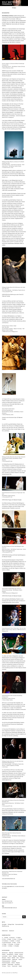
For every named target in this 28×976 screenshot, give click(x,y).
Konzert (21, 954)
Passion (20, 959)
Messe (9, 957)
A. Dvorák (20, 939)
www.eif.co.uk (15, 312)
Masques (4, 957)
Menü (14, 7)
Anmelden (4, 924)
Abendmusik (5, 952)
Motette (13, 957)
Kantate (16, 954)
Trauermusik (14, 966)
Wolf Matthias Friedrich (9, 3)
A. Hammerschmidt (6, 942)
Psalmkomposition (6, 962)
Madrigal (15, 956)
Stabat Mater (10, 964)
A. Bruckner (12, 937)
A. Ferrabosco (5, 941)
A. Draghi (9, 939)
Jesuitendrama (10, 954)
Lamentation (4, 956)
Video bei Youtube (6, 296)
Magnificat (20, 956)
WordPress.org (5, 926)
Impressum (11, 930)
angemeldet (9, 886)
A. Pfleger (4, 944)
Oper (17, 957)
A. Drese (14, 939)
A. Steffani (10, 946)
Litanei (10, 956)
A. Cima (4, 939)
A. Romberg (10, 944)
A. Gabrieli (12, 941)
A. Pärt (18, 942)
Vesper (20, 966)
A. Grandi (18, 941)
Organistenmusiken (6, 959)
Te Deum (4, 966)
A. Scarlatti (16, 944)
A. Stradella (16, 946)
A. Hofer (14, 942)
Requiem (18, 962)
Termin (8, 966)
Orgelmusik (14, 959)
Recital (13, 962)
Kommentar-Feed (19, 924)
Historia (3, 954)
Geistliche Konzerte (18, 952)
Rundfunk (4, 964)
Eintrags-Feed (11, 924)
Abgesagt (11, 952)
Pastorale (14, 961)
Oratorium (22, 957)
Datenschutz (5, 930)
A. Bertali (6, 937)
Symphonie (17, 964)
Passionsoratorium (6, 961)
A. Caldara (18, 937)
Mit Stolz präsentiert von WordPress (9, 972)
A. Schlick (4, 946)
